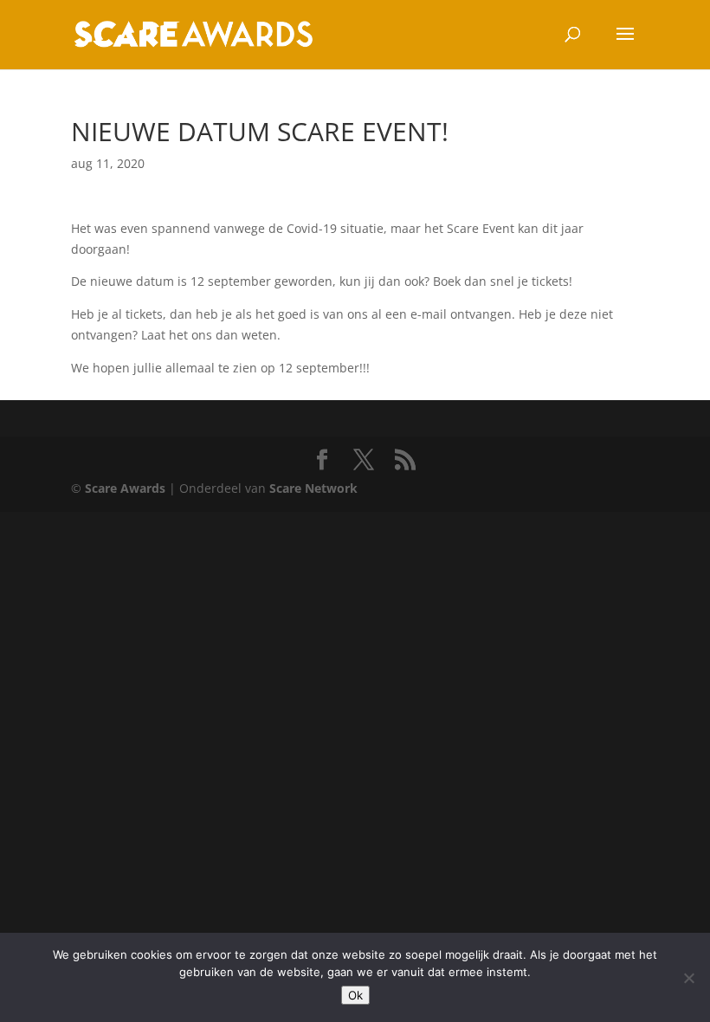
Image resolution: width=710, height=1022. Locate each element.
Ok (355, 995)
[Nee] (688, 977)
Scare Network (313, 488)
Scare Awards (125, 488)
